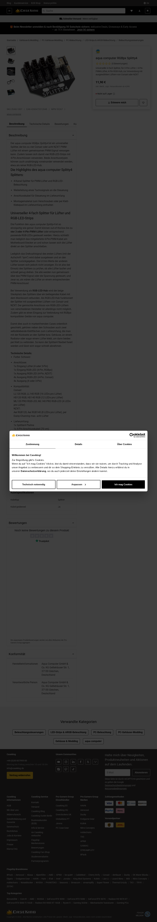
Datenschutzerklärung (33, 471)
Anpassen (76, 484)
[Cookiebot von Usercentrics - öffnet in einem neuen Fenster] (131, 435)
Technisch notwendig (33, 484)
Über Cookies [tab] (124, 444)
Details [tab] (78, 444)
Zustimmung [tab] (32, 444)
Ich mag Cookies (123, 484)
